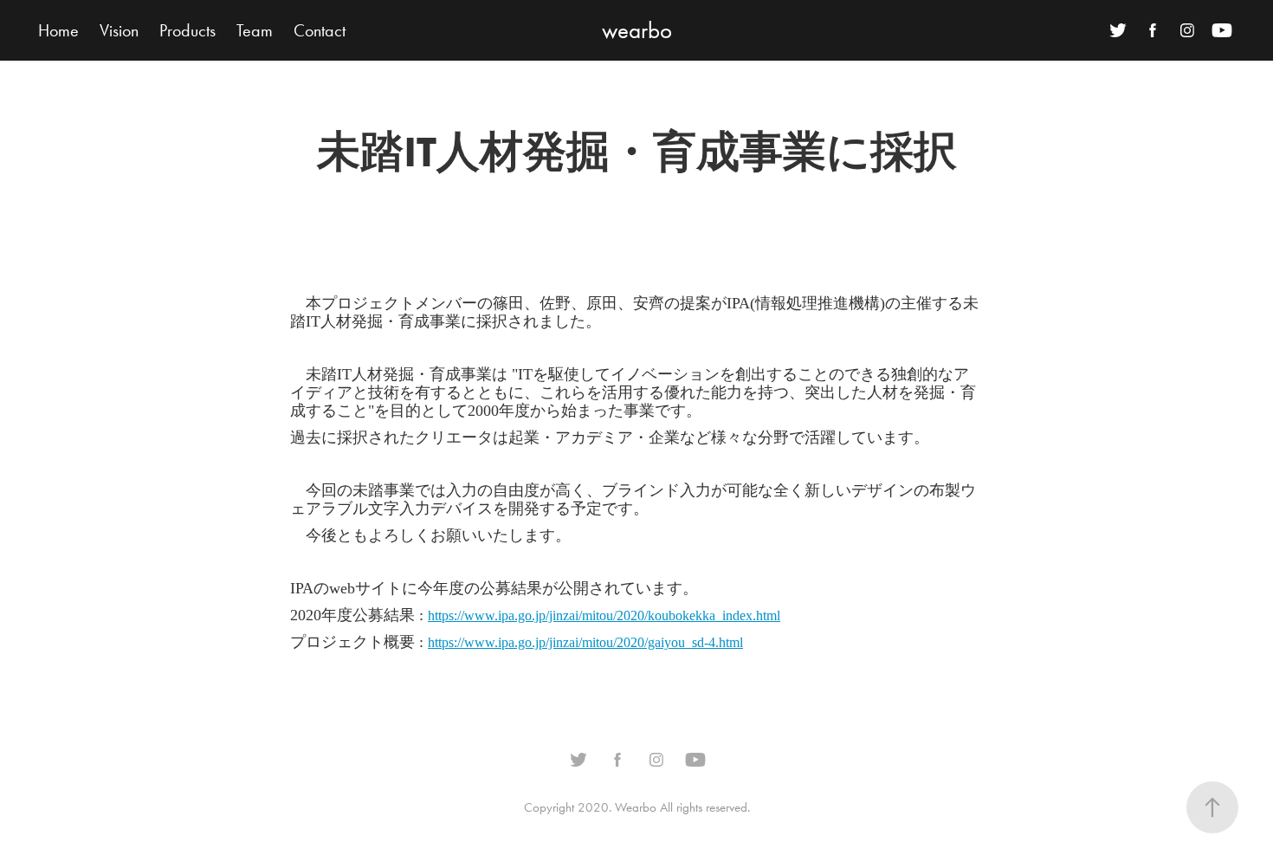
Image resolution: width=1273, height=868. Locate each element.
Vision (119, 30)
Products (187, 30)
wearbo (637, 30)
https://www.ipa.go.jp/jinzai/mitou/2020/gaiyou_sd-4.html (585, 642)
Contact (320, 30)
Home (58, 30)
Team (254, 30)
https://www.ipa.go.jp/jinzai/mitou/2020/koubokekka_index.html (604, 615)
